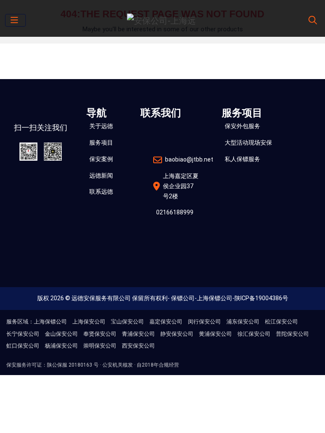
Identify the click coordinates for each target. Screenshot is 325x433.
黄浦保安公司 (215, 334)
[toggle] (15, 20)
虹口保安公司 (22, 346)
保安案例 (101, 159)
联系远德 (101, 191)
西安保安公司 (138, 346)
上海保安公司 (88, 321)
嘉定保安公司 (165, 321)
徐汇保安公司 (253, 334)
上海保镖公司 (214, 298)
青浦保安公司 (138, 334)
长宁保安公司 (22, 334)
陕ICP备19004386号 (261, 298)
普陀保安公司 (292, 334)
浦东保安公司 (242, 321)
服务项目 (101, 142)
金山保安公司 (61, 334)
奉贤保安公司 (99, 334)
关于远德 (101, 126)
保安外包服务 (242, 126)
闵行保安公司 (204, 321)
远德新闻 (101, 175)
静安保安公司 (176, 334)
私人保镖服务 (242, 159)
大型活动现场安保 (248, 142)
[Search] (311, 20)
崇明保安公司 (99, 346)
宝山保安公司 (127, 321)
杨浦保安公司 (61, 346)
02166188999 (174, 212)
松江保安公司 (281, 321)
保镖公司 (183, 298)
